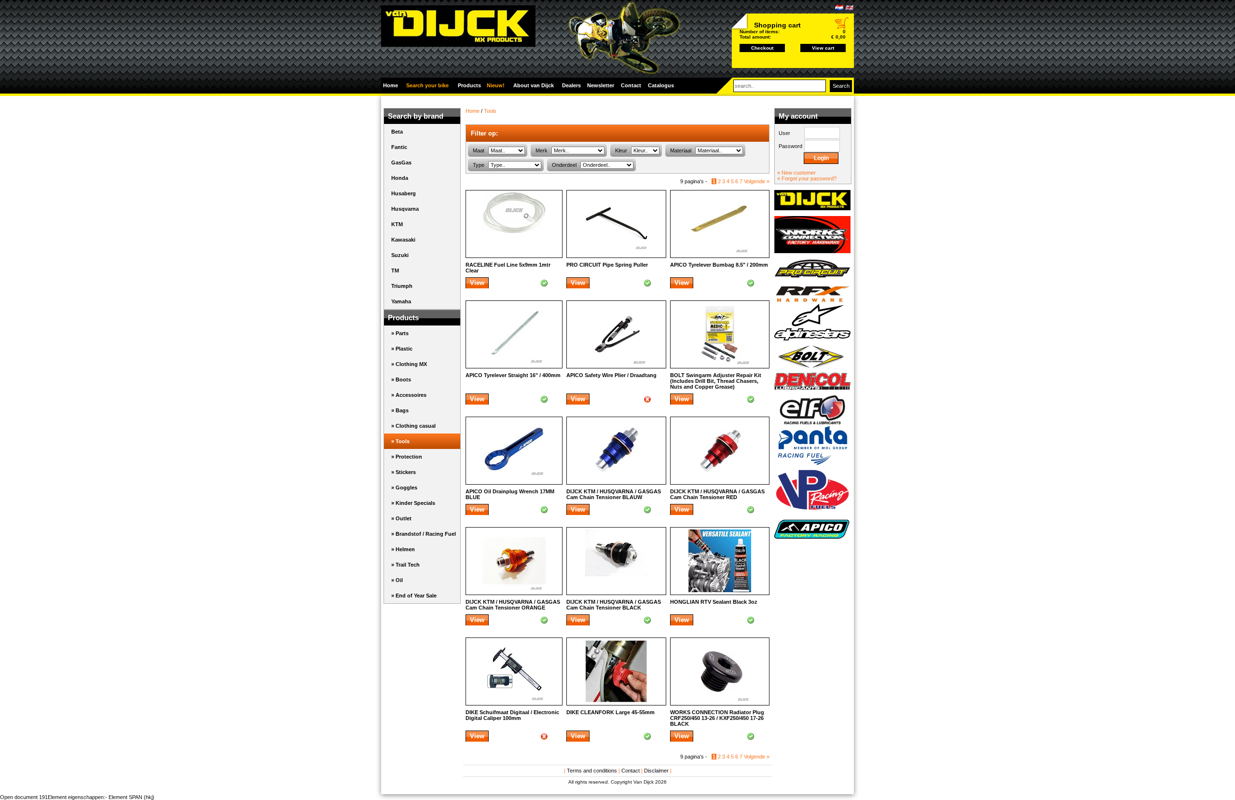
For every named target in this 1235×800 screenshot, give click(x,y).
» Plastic (401, 349)
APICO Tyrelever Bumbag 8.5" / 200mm (719, 265)
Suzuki (400, 255)
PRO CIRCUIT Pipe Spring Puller (607, 265)
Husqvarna (405, 209)
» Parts (400, 333)
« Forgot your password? (807, 178)
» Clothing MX (409, 364)
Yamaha (401, 301)
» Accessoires (408, 395)
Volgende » (756, 181)
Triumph (401, 286)
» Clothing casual (413, 426)
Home (390, 85)
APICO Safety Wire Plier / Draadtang (611, 375)
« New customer (796, 173)
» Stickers (403, 472)
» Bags (400, 410)
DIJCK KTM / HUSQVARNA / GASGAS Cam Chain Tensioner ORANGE (513, 604)
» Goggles (404, 487)
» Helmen (403, 549)
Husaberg (403, 193)
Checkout (762, 48)
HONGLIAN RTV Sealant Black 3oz (713, 602)
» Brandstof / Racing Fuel (423, 534)
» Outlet (401, 518)
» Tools (400, 441)
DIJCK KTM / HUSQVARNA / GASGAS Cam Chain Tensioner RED (717, 494)
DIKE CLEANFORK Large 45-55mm (610, 712)
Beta (397, 132)
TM (395, 270)
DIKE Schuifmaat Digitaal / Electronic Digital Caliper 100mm (512, 715)
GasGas (401, 162)
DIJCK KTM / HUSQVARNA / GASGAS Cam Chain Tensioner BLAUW (613, 494)
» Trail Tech (405, 565)
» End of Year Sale (414, 595)
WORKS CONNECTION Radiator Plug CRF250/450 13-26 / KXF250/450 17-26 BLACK (717, 718)
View (477, 282)
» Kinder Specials (413, 503)
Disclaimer (656, 770)
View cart (823, 48)
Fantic (399, 147)
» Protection (406, 457)
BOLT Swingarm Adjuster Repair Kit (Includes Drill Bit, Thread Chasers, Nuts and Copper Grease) (715, 381)
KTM (397, 224)
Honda (399, 178)
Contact (630, 770)
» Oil (397, 580)
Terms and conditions (592, 770)
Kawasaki (403, 240)
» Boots (401, 379)
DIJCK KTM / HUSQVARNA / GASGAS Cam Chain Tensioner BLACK (613, 604)
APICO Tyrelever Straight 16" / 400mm (513, 375)
